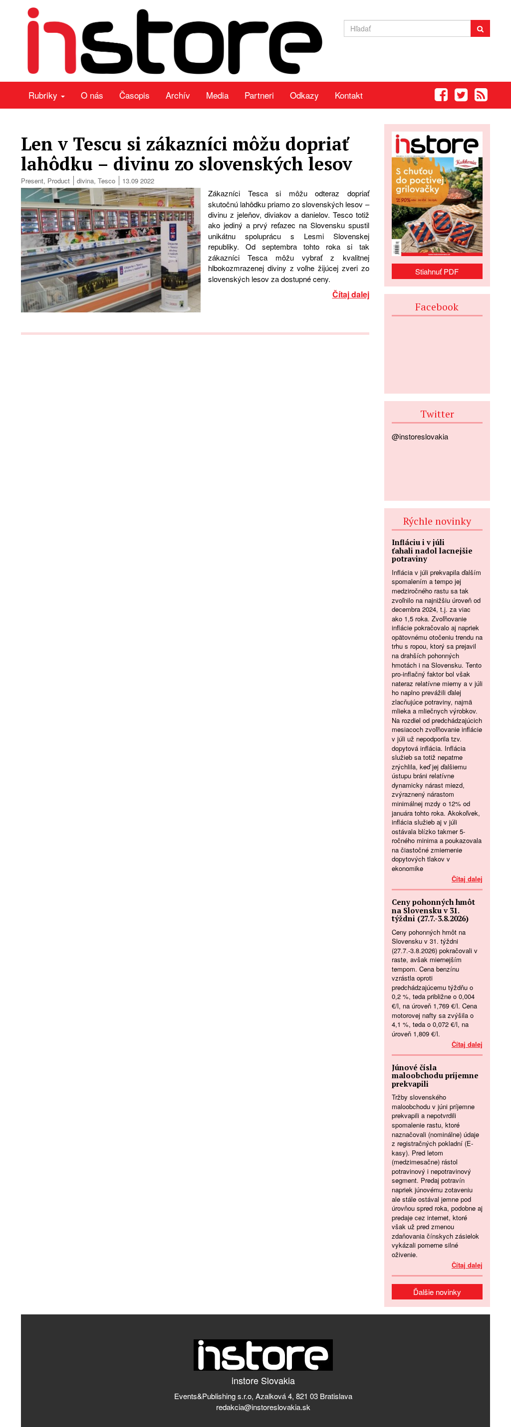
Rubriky (44, 95)
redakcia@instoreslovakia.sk (263, 1407)
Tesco (106, 180)
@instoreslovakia (420, 436)
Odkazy (304, 95)
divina (85, 180)
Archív (178, 95)
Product (58, 180)
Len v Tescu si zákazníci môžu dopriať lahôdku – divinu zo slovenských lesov (186, 153)
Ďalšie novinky (437, 1291)
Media (217, 95)
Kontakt (349, 95)
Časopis (134, 95)
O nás (92, 95)
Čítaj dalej (350, 294)
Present (32, 180)
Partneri (259, 95)
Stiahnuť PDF (437, 271)
